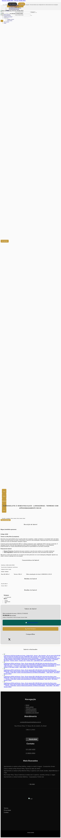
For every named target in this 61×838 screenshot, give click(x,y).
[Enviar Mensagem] (31, 15)
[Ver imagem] (30, 43)
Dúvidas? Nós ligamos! (31, 628)
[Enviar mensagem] (36, 12)
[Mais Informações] (4, 500)
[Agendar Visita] (4, 510)
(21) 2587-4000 (30, 749)
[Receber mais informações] (4, 500)
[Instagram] (30, 825)
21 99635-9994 (30, 753)
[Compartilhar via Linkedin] (12, 639)
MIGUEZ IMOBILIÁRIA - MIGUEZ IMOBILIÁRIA (14, 0)
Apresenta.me (30, 834)
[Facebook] (30, 822)
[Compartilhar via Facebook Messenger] (18, 639)
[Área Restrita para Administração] (30, 832)
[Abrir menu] (1, 12)
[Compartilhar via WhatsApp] (4, 639)
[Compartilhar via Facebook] (6, 639)
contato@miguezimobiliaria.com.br (30, 722)
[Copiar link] (20, 639)
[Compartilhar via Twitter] (9, 639)
